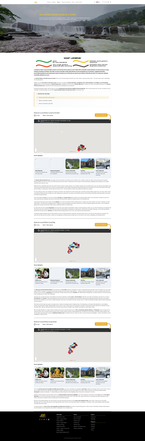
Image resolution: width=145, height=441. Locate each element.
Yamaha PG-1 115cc (61, 416)
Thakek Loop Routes (78, 428)
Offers (73, 2)
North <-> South (77, 418)
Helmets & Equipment (66, 2)
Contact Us (93, 416)
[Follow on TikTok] (105, 2)
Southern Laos (77, 424)
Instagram (93, 426)
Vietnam (49, 2)
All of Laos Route (77, 416)
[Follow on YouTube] (108, 2)
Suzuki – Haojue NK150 (61, 422)
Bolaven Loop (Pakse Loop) (80, 426)
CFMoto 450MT (60, 430)
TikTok (92, 429)
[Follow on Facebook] (102, 2)
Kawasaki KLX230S (61, 426)
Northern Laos (77, 420)
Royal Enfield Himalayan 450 (63, 432)
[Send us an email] (106, 2)
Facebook (93, 424)
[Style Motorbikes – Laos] (39, 2)
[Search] (110, 2)
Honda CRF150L (60, 420)
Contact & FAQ (78, 2)
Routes (58, 2)
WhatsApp (93, 418)
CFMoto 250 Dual (60, 424)
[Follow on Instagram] (103, 2)
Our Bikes (53, 2)
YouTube (92, 428)
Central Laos (76, 422)
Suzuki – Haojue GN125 (62, 418)
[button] (37, 167)
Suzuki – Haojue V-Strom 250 (63, 428)
